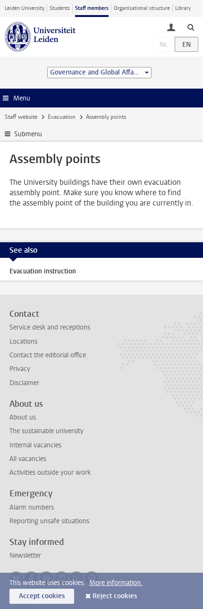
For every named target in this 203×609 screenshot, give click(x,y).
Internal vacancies (35, 445)
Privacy (19, 368)
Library (183, 8)
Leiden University (24, 8)
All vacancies (27, 458)
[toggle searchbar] (190, 26)
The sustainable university (46, 431)
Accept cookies (42, 596)
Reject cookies (115, 596)
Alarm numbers (31, 507)
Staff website (21, 117)
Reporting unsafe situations (49, 521)
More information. (116, 582)
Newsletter (25, 555)
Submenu (28, 134)
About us (22, 417)
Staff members (92, 8)
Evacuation (62, 117)
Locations (23, 341)
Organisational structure (142, 8)
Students (60, 8)
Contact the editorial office (47, 355)
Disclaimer (24, 383)
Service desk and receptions (49, 327)
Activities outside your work (50, 472)
